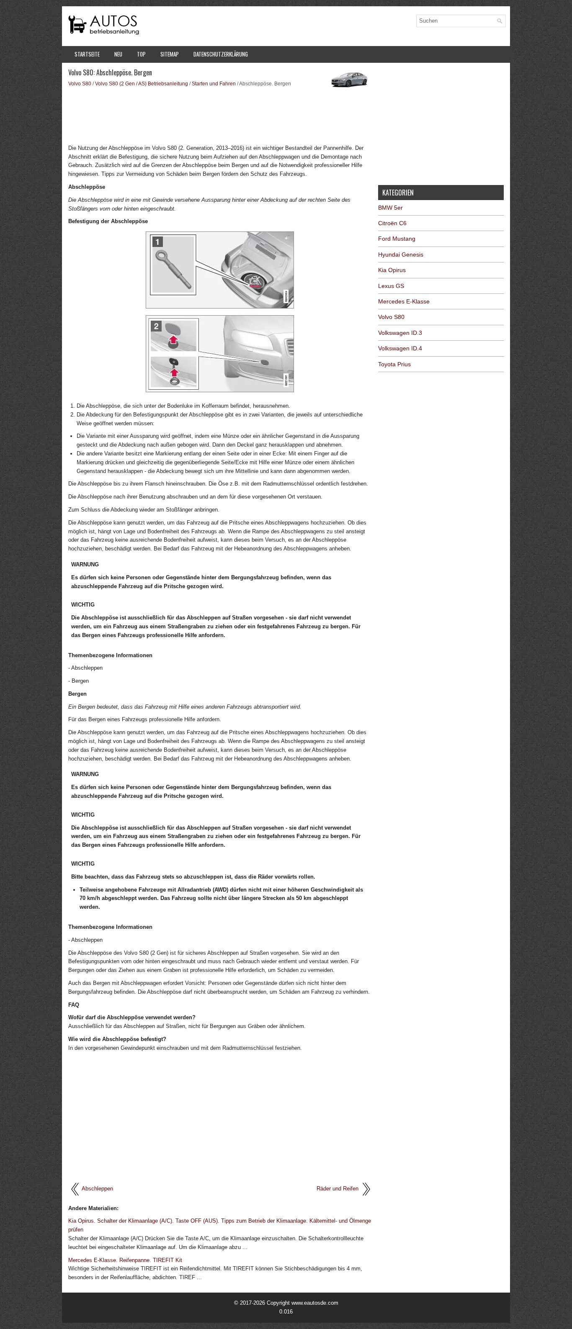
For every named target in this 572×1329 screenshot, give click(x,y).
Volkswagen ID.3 (400, 332)
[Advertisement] (220, 115)
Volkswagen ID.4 (400, 348)
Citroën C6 (392, 223)
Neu (118, 54)
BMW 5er (390, 207)
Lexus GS (391, 286)
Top (141, 54)
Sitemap (169, 54)
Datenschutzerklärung (220, 54)
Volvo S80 (79, 84)
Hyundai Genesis (400, 254)
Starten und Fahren (214, 84)
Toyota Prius (394, 364)
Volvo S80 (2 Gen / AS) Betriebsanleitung (141, 84)
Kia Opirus (392, 270)
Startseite (87, 54)
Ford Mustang (396, 238)
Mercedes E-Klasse (404, 301)
